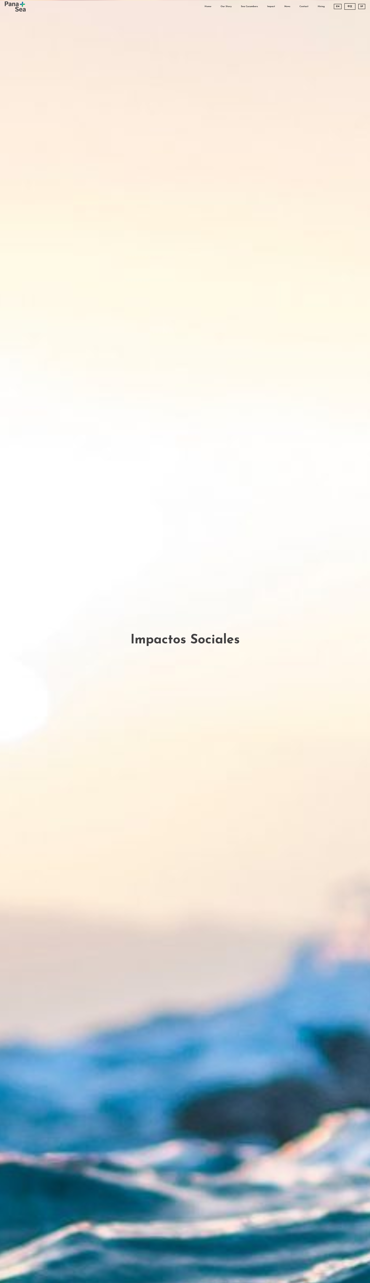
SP (361, 6)
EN (338, 6)
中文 (350, 6)
